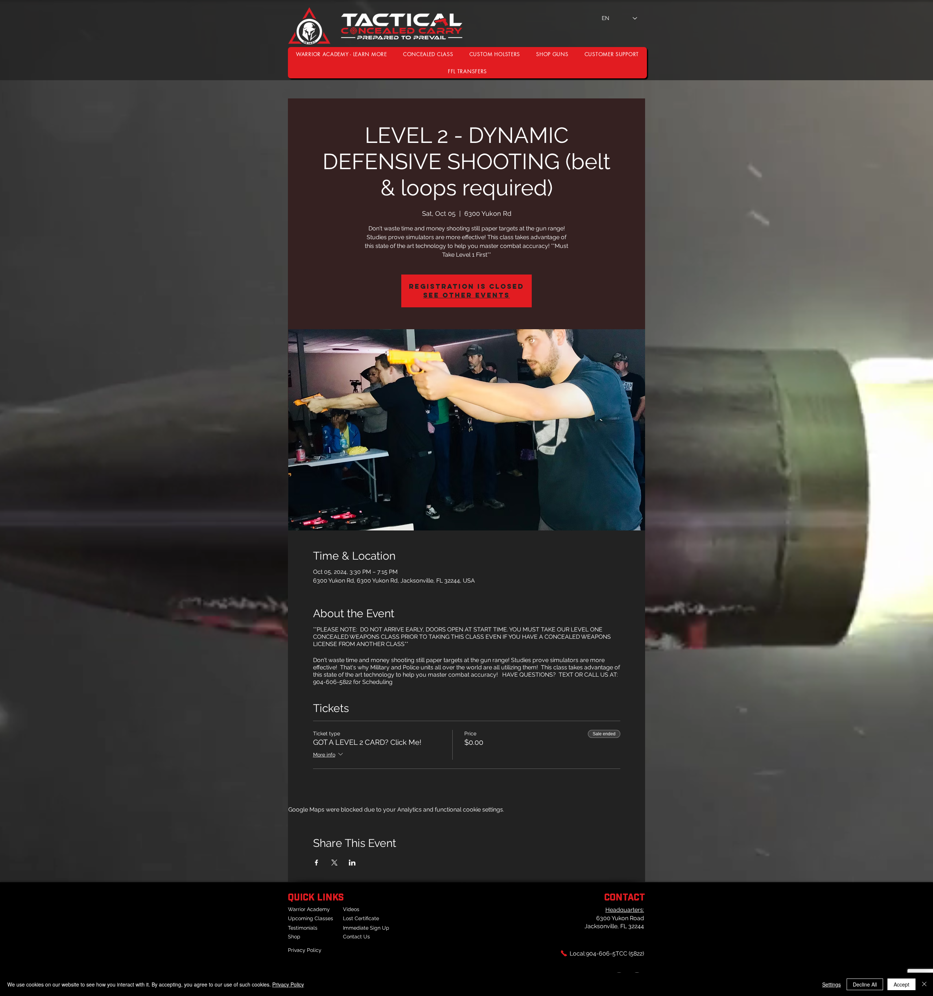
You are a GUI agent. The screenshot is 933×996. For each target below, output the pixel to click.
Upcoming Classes (310, 918)
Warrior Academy (309, 909)
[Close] (924, 984)
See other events (466, 295)
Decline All (865, 984)
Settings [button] (831, 984)
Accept (901, 984)
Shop (294, 936)
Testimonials (302, 928)
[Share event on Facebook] (316, 862)
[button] (612, 54)
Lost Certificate (361, 918)
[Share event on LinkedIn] (352, 862)
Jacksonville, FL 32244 (614, 926)
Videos (351, 909)
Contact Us (356, 936)
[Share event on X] (334, 862)
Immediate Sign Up (366, 928)
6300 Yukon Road (620, 918)
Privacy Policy (304, 950)
